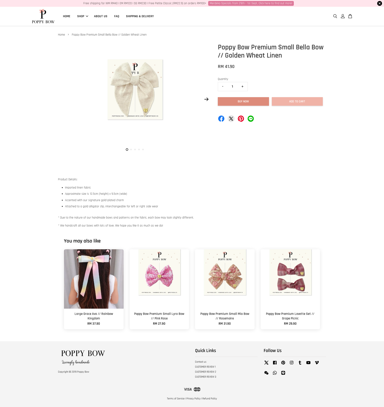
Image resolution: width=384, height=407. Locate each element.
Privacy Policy (193, 398)
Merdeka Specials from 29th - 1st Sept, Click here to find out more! (251, 3)
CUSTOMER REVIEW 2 (205, 371)
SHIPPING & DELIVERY (140, 16)
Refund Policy (209, 398)
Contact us (200, 361)
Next (206, 99)
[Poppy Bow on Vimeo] (317, 364)
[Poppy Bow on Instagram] (291, 364)
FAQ (116, 16)
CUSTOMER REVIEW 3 (205, 376)
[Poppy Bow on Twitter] (266, 364)
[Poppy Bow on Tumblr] (300, 364)
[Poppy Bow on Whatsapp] (275, 374)
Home (61, 35)
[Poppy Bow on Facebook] (275, 364)
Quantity (223, 79)
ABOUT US (100, 16)
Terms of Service (176, 398)
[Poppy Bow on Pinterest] (283, 364)
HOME (66, 16)
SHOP (80, 16)
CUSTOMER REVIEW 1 (205, 366)
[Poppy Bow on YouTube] (308, 364)
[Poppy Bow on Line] (283, 374)
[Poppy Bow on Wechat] (266, 374)
